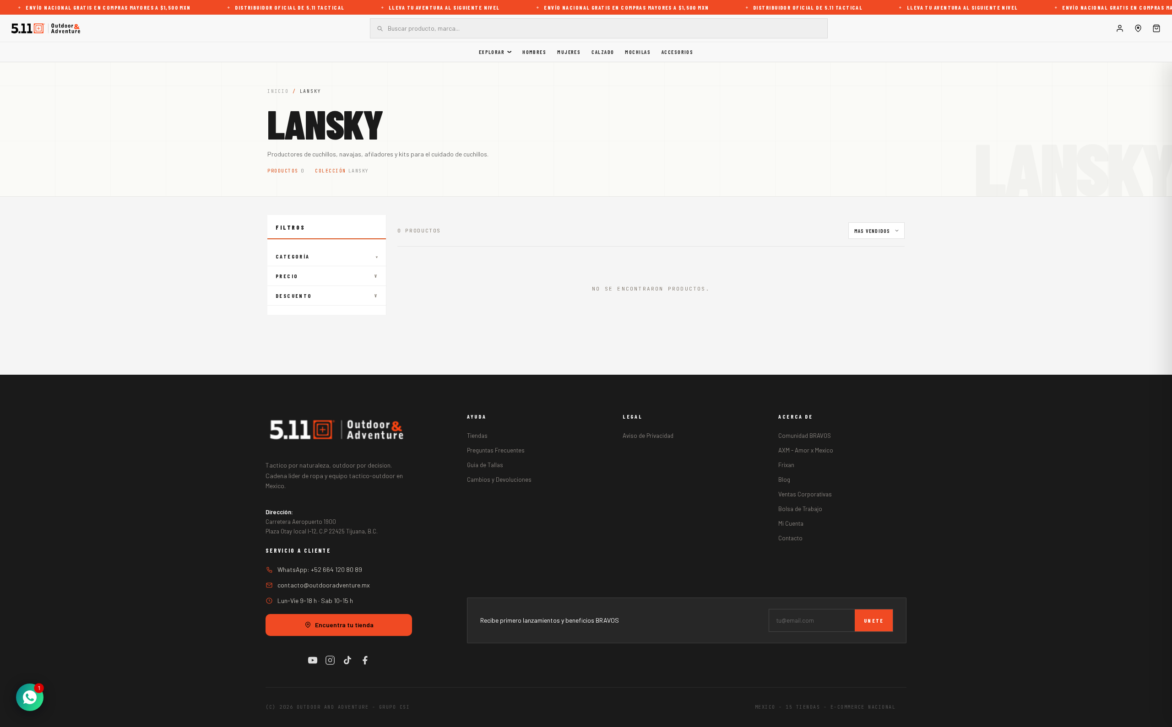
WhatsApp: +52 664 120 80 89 (319, 569)
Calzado (602, 51)
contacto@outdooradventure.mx (323, 585)
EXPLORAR (492, 51)
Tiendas (477, 435)
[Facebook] (365, 660)
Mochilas (638, 51)
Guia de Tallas (485, 465)
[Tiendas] (1138, 28)
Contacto (790, 538)
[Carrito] (1156, 28)
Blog (784, 479)
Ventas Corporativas (805, 494)
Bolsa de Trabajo (800, 508)
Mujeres (569, 51)
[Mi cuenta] (1120, 28)
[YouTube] (313, 660)
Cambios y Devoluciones (499, 479)
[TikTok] (347, 660)
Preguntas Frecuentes (496, 450)
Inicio (278, 91)
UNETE (874, 620)
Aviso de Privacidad (648, 435)
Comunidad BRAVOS (804, 435)
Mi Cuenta (790, 523)
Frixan (786, 465)
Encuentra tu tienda (344, 625)
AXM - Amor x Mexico (805, 450)
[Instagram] (330, 660)
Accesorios (677, 51)
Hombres (534, 51)
